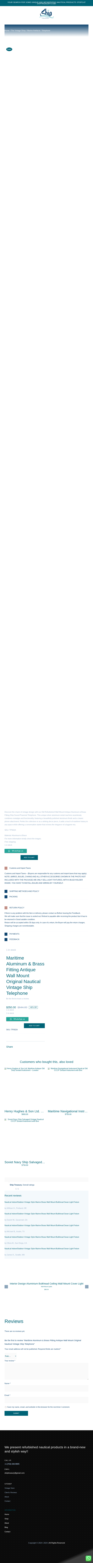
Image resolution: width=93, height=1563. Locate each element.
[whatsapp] (64, 1551)
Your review (10, 1361)
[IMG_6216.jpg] (25, 1119)
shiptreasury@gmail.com (14, 1473)
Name (8, 1383)
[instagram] (29, 1551)
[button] (46, 868)
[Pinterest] (39, 1046)
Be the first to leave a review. (17, 999)
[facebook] (35, 1551)
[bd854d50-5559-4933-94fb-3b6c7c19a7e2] (44, 426)
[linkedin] (58, 1551)
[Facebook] (30, 1046)
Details (46, 1274)
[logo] (46, 6)
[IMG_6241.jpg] (68, 1068)
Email (7, 1395)
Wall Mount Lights (46, 1286)
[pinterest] (46, 1551)
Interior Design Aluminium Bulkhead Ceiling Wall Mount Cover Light (46, 1283)
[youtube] (52, 1551)
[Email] (43, 1046)
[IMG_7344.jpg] (25, 1068)
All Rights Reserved (57, 1543)
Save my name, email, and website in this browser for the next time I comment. (38, 1407)
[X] (35, 1046)
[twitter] (41, 1551)
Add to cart (34, 1026)
